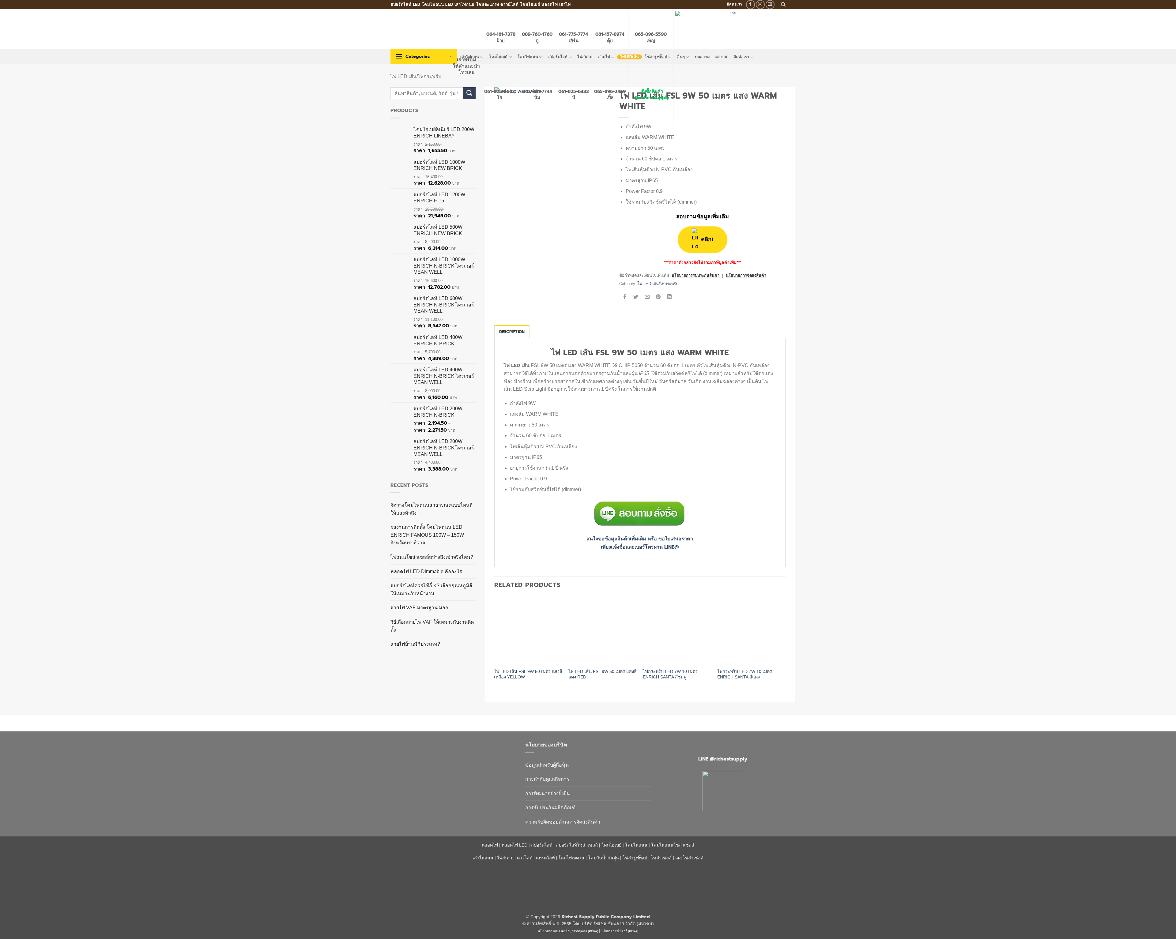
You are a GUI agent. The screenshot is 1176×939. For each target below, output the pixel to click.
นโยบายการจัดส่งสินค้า (746, 275)
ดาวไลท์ (524, 857)
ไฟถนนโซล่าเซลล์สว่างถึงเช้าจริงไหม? (431, 557)
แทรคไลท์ (545, 857)
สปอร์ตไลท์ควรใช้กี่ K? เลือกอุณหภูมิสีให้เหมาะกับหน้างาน (431, 589)
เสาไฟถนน (483, 857)
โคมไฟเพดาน (571, 857)
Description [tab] (512, 332)
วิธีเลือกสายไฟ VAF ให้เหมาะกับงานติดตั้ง (432, 626)
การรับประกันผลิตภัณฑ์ (550, 807)
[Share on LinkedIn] (669, 297)
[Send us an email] (770, 4)
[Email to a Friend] (647, 297)
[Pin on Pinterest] (658, 297)
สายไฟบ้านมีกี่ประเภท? (415, 644)
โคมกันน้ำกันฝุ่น (603, 857)
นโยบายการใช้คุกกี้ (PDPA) (619, 931)
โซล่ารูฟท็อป (635, 857)
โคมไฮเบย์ (611, 845)
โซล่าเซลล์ (661, 857)
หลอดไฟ (490, 845)
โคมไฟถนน (636, 845)
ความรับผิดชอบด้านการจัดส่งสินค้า (562, 821)
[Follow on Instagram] (760, 4)
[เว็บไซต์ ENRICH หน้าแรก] (453, 755)
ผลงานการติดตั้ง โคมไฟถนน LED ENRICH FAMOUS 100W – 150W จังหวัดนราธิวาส (427, 534)
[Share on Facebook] (625, 297)
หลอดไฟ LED (514, 845)
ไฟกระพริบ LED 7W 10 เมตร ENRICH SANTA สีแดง (744, 674)
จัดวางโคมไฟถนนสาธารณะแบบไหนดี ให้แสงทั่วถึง (431, 509)
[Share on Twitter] (636, 297)
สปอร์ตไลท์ (541, 845)
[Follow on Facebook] (750, 4)
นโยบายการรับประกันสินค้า (695, 275)
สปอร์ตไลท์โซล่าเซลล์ (577, 845)
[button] (423, 56)
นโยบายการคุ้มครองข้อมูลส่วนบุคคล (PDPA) (568, 931)
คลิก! (707, 239)
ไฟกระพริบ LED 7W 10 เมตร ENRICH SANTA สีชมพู (670, 674)
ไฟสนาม (505, 857)
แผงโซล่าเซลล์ (689, 857)
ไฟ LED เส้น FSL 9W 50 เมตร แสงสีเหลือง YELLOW (528, 674)
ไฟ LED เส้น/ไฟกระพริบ (415, 76)
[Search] (783, 4)
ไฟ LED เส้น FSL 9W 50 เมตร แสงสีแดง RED (602, 674)
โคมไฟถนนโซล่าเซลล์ (672, 845)
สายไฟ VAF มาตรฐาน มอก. (420, 607)
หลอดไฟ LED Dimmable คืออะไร (426, 571)
